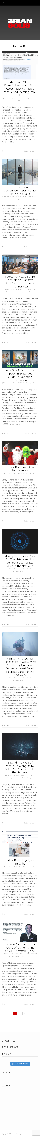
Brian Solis (20, 23)
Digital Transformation (14, 956)
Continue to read (29, 151)
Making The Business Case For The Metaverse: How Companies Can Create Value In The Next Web (20, 561)
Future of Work (18, 292)
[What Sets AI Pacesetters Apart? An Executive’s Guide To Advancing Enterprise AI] (20, 359)
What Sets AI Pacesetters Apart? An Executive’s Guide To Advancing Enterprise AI (20, 375)
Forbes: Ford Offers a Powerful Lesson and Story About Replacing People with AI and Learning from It (20, 88)
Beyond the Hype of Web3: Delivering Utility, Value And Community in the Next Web (19, 767)
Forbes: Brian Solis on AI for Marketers (20, 468)
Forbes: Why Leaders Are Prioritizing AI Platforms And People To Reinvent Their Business (20, 281)
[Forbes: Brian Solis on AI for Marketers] (20, 453)
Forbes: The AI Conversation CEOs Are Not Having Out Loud (20, 190)
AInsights (28, 98)
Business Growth (32, 954)
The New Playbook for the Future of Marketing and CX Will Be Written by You (20, 947)
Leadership (34, 98)
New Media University (25, 778)
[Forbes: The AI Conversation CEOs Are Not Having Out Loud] (20, 172)
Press (19, 100)
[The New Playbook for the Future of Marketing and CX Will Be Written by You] (20, 932)
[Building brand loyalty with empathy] (20, 844)
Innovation (22, 571)
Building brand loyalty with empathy (20, 861)
